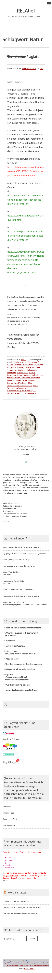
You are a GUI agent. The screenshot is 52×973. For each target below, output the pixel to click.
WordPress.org (9, 825)
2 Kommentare (30, 393)
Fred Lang (7, 566)
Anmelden (7, 806)
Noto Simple (29, 969)
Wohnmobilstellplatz (15, 391)
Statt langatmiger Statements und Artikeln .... (21, 914)
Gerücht (32, 372)
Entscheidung (33, 370)
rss (4, 880)
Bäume (10, 365)
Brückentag (19, 367)
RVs (19, 383)
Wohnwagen (30, 391)
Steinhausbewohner (15, 385)
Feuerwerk (11, 372)
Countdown (12, 370)
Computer (36, 367)
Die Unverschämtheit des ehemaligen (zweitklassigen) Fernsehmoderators (25, 603)
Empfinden (22, 370)
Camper (28, 367)
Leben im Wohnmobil (26, 375)
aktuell (24, 362)
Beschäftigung (29, 365)
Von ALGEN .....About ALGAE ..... (11, 573)
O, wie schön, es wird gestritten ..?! (17, 901)
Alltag (30, 362)
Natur (9, 380)
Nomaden (17, 380)
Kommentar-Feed (10, 819)
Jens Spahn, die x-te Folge (19, 560)
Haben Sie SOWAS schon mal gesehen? (25, 547)
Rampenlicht (12, 383)
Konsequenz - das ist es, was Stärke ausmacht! (22, 907)
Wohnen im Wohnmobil (17, 388)
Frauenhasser (22, 372)
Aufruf (36, 362)
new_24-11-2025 (16, 892)
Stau (30, 383)
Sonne (24, 383)
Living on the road (22, 378)
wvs (41, 68)
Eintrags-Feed (8, 813)
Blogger (10, 367)
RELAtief (26, 11)
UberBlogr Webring (11, 739)
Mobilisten (35, 378)
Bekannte (18, 365)
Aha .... (23, 359)
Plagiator (24, 56)
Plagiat (24, 380)
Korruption (11, 375)
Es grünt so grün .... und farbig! (21, 590)
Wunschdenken (13, 393)
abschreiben (15, 362)
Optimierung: (21, 652)
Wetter (35, 385)
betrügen (39, 365)
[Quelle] (26, 454)
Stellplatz (28, 385)
